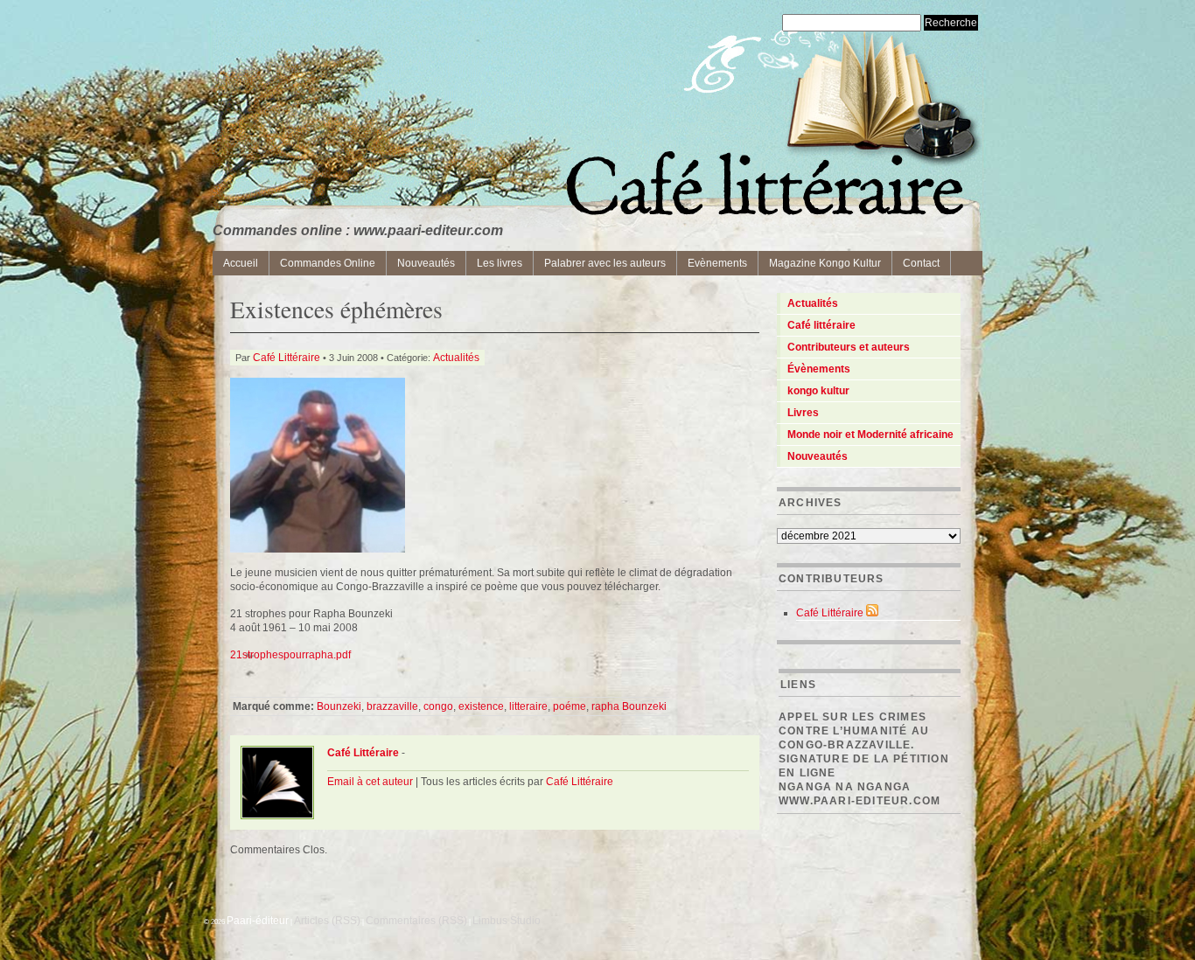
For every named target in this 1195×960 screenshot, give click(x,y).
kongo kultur (818, 391)
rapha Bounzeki (629, 706)
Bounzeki (339, 706)
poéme (569, 706)
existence (481, 706)
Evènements (717, 263)
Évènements (818, 369)
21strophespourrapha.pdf (290, 655)
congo (438, 706)
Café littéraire (821, 325)
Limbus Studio (506, 921)
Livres (803, 413)
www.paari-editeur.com (859, 801)
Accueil (240, 263)
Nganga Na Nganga (845, 787)
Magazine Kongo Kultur (825, 263)
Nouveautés (426, 263)
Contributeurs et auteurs (848, 347)
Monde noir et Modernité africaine (870, 434)
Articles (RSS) (327, 921)
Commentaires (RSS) (416, 921)
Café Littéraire (286, 357)
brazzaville (392, 706)
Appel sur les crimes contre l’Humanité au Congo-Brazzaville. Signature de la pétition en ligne (864, 745)
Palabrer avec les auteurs (605, 263)
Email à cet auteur (370, 782)
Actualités (456, 357)
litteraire (528, 706)
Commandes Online (327, 263)
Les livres (499, 263)
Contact (921, 263)
